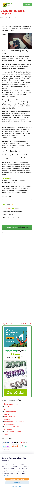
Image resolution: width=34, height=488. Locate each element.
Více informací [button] (5, 475)
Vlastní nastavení (16, 486)
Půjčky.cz (6, 406)
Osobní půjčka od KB (10, 411)
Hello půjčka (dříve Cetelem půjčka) (14, 421)
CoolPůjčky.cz (2, 17)
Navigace (27, 4)
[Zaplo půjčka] (8, 204)
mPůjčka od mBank (9, 424)
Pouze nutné (17, 482)
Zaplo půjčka (7, 208)
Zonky (5, 409)
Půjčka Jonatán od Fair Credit (12, 431)
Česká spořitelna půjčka (10, 404)
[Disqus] (17, 257)
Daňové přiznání (26, 324)
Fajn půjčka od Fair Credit (11, 426)
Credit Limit (7, 414)
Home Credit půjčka (9, 416)
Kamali (6, 434)
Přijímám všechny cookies (17, 479)
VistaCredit (7, 419)
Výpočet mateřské (8, 324)
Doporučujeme (13, 227)
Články (7, 17)
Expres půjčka (8, 429)
